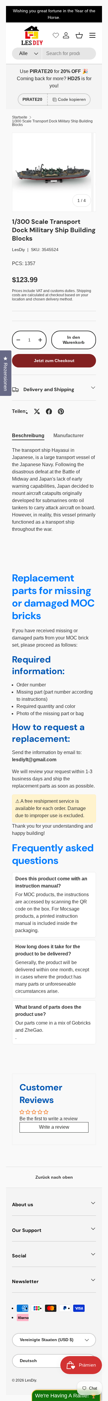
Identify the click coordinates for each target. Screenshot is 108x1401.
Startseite (19, 117)
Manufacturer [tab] (68, 435)
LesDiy (18, 249)
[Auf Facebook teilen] (49, 411)
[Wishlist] (55, 35)
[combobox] (54, 54)
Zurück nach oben (54, 1177)
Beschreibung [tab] (28, 435)
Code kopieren (72, 99)
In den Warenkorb (74, 340)
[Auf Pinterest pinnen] (61, 411)
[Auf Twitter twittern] (37, 411)
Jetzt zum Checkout (54, 360)
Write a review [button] (54, 1127)
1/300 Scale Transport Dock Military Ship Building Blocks (52, 123)
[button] (79, 35)
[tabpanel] (54, 490)
